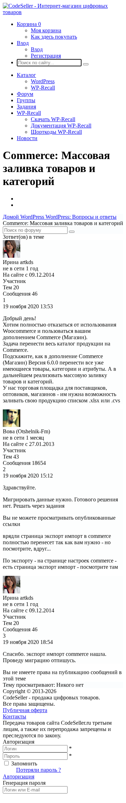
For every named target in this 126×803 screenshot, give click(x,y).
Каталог (26, 75)
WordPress (43, 81)
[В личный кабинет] (11, 256)
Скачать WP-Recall (53, 119)
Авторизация (18, 776)
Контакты (14, 716)
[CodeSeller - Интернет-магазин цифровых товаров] (63, 12)
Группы (26, 100)
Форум (25, 94)
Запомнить (24, 763)
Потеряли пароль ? (38, 770)
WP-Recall (43, 88)
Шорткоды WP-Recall (56, 132)
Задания (26, 107)
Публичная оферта (25, 710)
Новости (27, 138)
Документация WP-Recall (61, 126)
